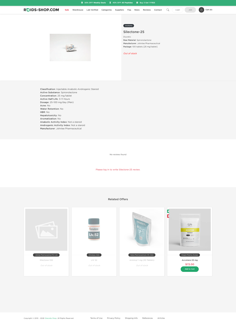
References (147, 318)
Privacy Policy (113, 318)
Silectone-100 (46, 260)
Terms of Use (96, 318)
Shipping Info (131, 318)
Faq (129, 10)
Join (190, 10)
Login (177, 10)
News (137, 10)
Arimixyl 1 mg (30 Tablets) (141, 260)
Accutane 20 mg (190, 260)
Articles (161, 318)
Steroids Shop (51, 318)
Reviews (147, 10)
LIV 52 (94, 260)
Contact (158, 10)
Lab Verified (92, 10)
